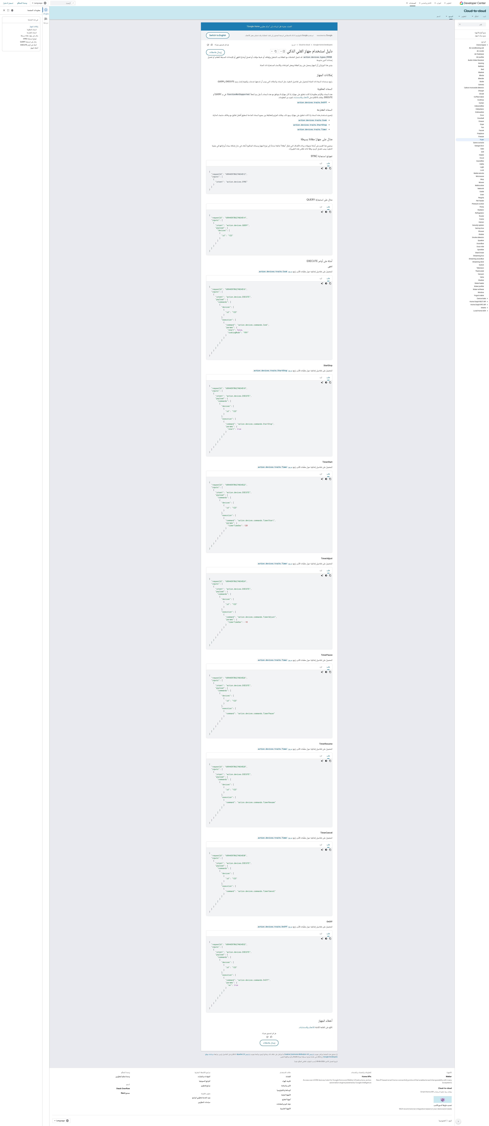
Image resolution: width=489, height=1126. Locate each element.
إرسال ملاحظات (215, 52)
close (4, 10)
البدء (484, 16)
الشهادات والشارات (204, 1076)
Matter (449, 1076)
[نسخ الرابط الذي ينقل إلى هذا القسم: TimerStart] (319, 462)
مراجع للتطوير (205, 1085)
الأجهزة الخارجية (285, 1108)
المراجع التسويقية (204, 1081)
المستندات (412, 3)
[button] (472, 44)
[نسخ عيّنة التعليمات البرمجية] (330, 168)
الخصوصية (442, 1121)
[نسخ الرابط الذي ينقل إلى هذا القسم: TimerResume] (316, 743)
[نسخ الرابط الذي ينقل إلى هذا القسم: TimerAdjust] (318, 558)
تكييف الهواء (286, 1081)
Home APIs (366, 1076)
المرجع (451, 16)
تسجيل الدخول (8, 3)
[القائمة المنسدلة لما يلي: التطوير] (458, 16)
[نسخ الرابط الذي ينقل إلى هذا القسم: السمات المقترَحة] (314, 110)
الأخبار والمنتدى (426, 3)
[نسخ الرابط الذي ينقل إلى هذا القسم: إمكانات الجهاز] (314, 75)
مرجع (275, 271)
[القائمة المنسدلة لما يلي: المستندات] (406, 3)
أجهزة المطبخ (286, 1099)
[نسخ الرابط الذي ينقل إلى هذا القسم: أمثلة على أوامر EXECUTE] (304, 261)
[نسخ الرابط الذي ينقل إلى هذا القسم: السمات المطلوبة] (314, 89)
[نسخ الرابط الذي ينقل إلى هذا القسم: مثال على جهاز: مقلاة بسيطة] (298, 139)
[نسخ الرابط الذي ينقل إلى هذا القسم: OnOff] (323, 921)
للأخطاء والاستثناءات (307, 1027)
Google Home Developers (322, 45)
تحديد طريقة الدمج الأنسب (443, 1105)
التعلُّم (476, 16)
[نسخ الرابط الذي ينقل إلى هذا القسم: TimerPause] (318, 655)
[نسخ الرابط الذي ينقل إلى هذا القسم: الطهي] (324, 266)
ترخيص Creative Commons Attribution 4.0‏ (299, 1054)
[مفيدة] (212, 45)
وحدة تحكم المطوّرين (123, 1076)
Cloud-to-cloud (475, 11)
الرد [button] (321, 163)
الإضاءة (288, 1076)
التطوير (448, 3)
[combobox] (63, 3)
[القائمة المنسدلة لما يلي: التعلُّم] (472, 16)
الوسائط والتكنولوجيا (284, 1090)
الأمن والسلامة (286, 1085)
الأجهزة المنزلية (286, 1095)
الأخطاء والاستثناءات (301, 97)
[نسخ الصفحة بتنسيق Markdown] (276, 51)
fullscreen (8, 10)
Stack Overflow (123, 1088)
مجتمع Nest (125, 1093)
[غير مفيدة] (208, 45)
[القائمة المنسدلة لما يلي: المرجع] (446, 16)
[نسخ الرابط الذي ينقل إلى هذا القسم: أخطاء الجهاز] (315, 1020)
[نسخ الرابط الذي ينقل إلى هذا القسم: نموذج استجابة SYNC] (308, 156)
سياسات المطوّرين (204, 1102)
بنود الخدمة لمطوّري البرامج (201, 1097)
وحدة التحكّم (22, 3)
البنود (450, 1121)
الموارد (439, 3)
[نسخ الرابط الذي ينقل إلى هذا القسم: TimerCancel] (317, 832)
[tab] (328, 163)
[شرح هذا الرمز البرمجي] (322, 168)
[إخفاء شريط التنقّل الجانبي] (458, 1121)
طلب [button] (328, 163)
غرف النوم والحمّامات (284, 1104)
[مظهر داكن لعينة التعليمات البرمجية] (326, 168)
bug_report (12, 10)
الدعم (438, 16)
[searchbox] (472, 24)
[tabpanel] (269, 180)
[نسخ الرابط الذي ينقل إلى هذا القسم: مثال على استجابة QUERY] (304, 199)
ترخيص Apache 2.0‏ (243, 1054)
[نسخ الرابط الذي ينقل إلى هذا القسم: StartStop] (320, 365)
